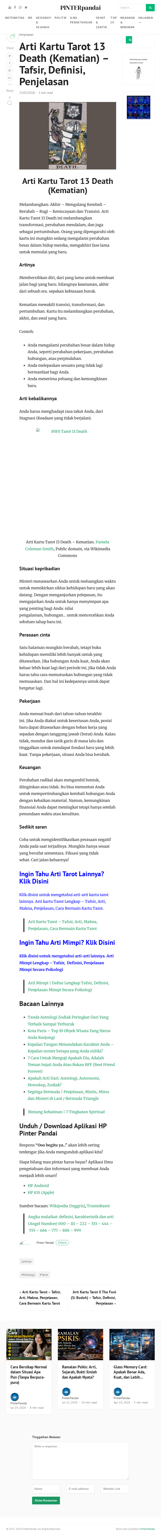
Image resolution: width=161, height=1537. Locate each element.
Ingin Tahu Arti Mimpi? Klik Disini (67, 942)
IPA (30, 18)
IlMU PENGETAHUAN (81, 20)
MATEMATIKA (15, 18)
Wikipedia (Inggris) (67, 1205)
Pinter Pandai (51, 1243)
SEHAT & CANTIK (101, 22)
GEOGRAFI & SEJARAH (43, 22)
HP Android (38, 1185)
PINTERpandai (80, 7)
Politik (61, 18)
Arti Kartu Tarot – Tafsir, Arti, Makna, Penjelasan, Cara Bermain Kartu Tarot (40, 1298)
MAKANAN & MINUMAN (127, 22)
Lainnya (26, 1261)
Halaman (145, 18)
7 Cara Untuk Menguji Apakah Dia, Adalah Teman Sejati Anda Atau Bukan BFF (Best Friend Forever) (71, 1065)
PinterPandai (18, 1403)
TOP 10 (113, 20)
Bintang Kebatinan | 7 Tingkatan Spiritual (66, 1111)
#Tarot (44, 1275)
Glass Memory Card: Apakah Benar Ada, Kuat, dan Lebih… (130, 1372)
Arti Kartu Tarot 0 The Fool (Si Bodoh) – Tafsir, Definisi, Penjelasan (93, 1298)
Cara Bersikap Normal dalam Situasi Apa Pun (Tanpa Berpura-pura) (28, 1374)
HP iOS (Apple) (41, 1192)
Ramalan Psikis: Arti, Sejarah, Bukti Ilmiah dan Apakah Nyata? (79, 1372)
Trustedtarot (98, 1205)
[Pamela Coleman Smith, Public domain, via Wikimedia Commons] (67, 483)
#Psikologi (28, 1275)
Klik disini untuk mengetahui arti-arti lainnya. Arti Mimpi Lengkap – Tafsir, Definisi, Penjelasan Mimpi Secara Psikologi (66, 963)
